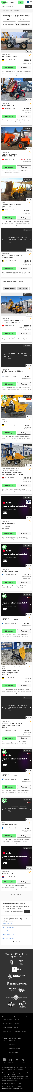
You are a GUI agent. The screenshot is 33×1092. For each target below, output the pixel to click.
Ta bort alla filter (9, 24)
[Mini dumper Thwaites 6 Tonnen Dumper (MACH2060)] (16, 189)
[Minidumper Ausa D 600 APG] (16, 89)
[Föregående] (2, 41)
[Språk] (28, 2)
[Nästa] (30, 41)
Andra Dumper (7, 924)
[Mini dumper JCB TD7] (16, 406)
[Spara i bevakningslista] (29, 55)
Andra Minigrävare (8, 934)
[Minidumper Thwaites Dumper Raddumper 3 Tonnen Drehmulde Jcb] (16, 304)
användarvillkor (16, 1088)
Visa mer (17, 941)
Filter (10, 20)
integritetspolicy (6, 1088)
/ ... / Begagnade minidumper (11, 10)
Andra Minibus (6, 931)
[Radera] (29, 24)
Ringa (25, 67)
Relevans (24, 20)
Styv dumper (23, 288)
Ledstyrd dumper (9, 288)
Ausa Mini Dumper (8, 938)
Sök (29, 7)
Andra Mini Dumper (8, 927)
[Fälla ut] (16, 75)
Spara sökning (17, 894)
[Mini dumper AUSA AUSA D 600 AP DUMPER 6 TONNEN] (16, 138)
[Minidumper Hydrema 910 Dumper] (16, 41)
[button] (31, 2)
